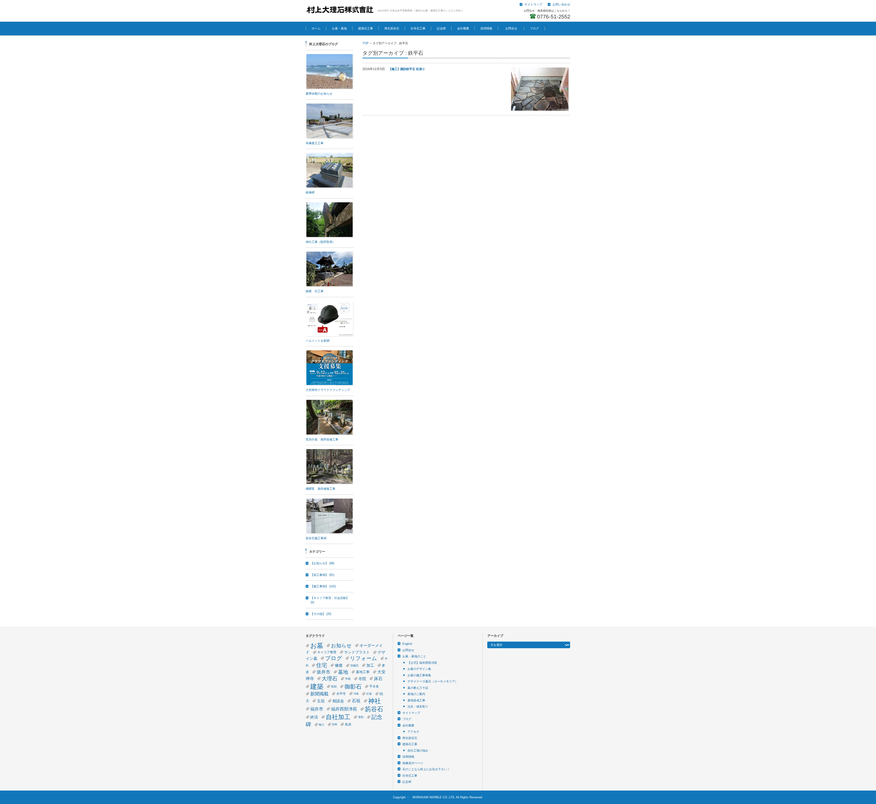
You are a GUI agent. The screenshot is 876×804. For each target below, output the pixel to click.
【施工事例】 (323, 586)
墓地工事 (363, 672)
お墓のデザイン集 (419, 669)
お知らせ (341, 645)
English (407, 643)
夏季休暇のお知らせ (319, 93)
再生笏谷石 (391, 28)
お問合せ (512, 28)
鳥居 (348, 724)
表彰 (361, 717)
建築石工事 (365, 28)
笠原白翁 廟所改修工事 (322, 439)
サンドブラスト (357, 652)
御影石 (353, 686)
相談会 (338, 701)
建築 (316, 686)
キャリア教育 (326, 652)
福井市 (316, 709)
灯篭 (369, 693)
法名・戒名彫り (417, 706)
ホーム (316, 28)
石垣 (356, 700)
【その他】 (320, 614)
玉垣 (321, 701)
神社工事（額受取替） (320, 242)
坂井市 (323, 671)
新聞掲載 (319, 693)
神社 (374, 701)
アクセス (413, 731)
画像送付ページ (412, 763)
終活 (314, 717)
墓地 (343, 672)
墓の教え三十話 (417, 688)
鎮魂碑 (310, 192)
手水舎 (374, 686)
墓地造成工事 (416, 700)
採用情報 (486, 28)
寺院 (362, 679)
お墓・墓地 (339, 28)
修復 (339, 665)
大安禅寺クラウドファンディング (328, 390)
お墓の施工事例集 (419, 675)
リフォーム (363, 658)
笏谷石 (374, 709)
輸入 (321, 724)
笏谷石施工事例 (316, 538)
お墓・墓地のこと (414, 656)
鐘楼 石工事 (314, 291)
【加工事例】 (322, 575)
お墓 (316, 645)
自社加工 (338, 717)
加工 (370, 665)
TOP (365, 43)
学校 (348, 678)
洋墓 (356, 693)
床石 (378, 678)
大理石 (329, 679)
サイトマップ (411, 713)
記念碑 (441, 28)
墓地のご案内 (416, 694)
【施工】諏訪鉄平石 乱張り (406, 69)
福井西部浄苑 (344, 709)
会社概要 (463, 28)
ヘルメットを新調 (317, 340)
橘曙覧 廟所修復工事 (320, 488)
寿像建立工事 (314, 143)
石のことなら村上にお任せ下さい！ (426, 769)
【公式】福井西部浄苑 (422, 662)
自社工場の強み (417, 750)
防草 (334, 724)
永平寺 (341, 693)
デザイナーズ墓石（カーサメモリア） (432, 681)
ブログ (534, 28)
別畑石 (354, 665)
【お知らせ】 (322, 563)
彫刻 (334, 686)
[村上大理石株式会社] (340, 10)
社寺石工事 (418, 28)
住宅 (321, 665)
